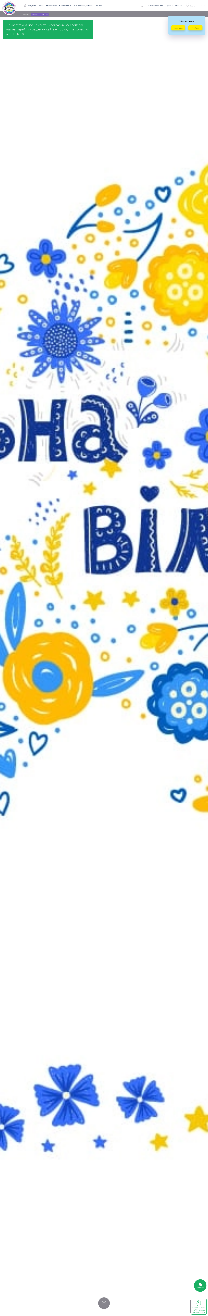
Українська (178, 28)
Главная (26, 14)
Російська (195, 28)
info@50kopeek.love (155, 5)
